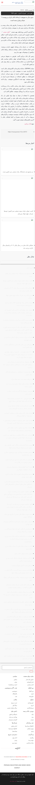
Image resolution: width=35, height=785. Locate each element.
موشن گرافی (30, 728)
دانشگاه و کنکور (13, 714)
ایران (32, 693)
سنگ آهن (15, 705)
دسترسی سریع (12, 734)
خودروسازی (31, 703)
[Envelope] (15, 753)
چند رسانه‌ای (30, 723)
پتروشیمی (14, 691)
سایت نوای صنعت (28, 676)
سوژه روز (14, 743)
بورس (32, 719)
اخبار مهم (14, 737)
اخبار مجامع (14, 726)
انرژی (32, 705)
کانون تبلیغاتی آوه (13, 781)
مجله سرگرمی (30, 743)
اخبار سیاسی (30, 684)
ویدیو (32, 731)
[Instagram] (18, 753)
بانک (33, 714)
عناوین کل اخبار (30, 679)
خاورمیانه (31, 696)
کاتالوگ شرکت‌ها (29, 726)
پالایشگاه (15, 693)
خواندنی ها (31, 740)
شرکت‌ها (14, 723)
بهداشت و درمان (13, 717)
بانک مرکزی (27, 124)
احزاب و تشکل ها (13, 684)
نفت (16, 696)
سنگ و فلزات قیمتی (12, 708)
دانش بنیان (14, 711)
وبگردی (32, 737)
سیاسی (15, 676)
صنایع (32, 699)
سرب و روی (14, 703)
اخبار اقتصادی (30, 682)
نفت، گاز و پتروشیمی (11, 688)
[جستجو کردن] (31, 671)
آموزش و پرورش (13, 719)
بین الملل (31, 688)
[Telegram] (21, 753)
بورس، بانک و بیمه (28, 711)
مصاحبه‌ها (14, 731)
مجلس (15, 679)
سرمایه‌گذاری (30, 708)
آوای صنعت (6, 32)
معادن (15, 699)
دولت (15, 682)
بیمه (33, 717)
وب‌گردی (31, 734)
